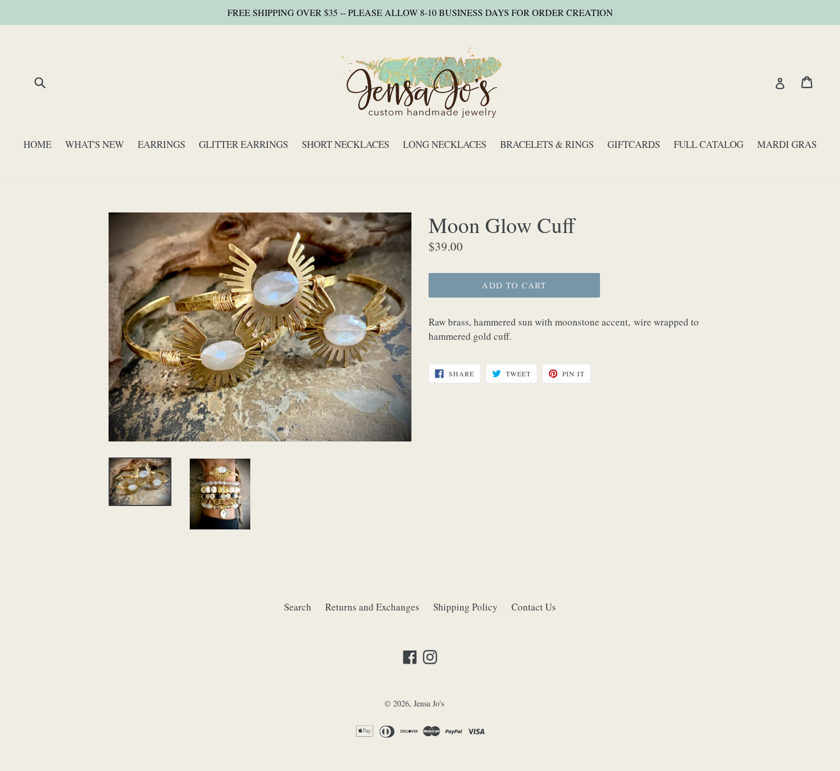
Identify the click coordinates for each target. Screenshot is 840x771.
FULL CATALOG (708, 144)
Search (297, 606)
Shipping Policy (465, 606)
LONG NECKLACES (444, 144)
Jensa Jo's (429, 703)
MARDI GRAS (787, 144)
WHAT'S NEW (94, 144)
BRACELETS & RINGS (547, 144)
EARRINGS (161, 144)
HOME (37, 144)
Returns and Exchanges (372, 606)
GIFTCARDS (633, 144)
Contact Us (533, 606)
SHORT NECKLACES (345, 144)
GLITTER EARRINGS (243, 144)
